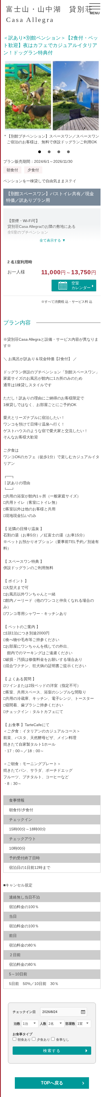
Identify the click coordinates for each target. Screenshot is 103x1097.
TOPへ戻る (52, 1083)
